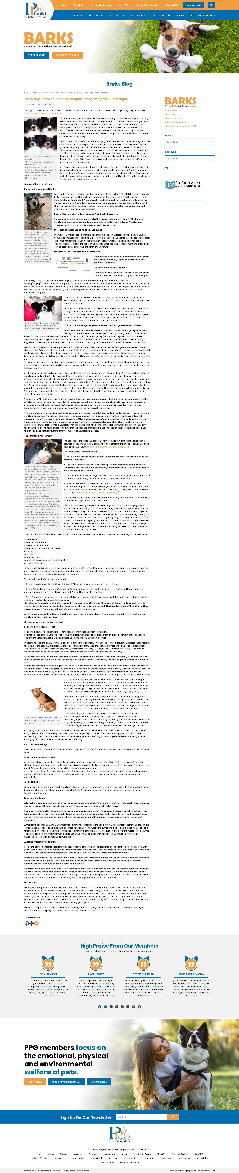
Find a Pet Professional (66, 1082)
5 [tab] (128, 1007)
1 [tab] (105, 1007)
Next (139, 1006)
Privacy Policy (166, 1158)
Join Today (35, 1082)
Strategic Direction (102, 5)
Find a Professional (147, 5)
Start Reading (37, 55)
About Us (78, 5)
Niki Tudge (48, 104)
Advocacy (115, 15)
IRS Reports (149, 1158)
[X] (31, 923)
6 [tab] (133, 1007)
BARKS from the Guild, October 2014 (41, 113)
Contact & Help (107, 1162)
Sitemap (85, 1171)
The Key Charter (130, 1158)
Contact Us (172, 5)
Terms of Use (184, 1158)
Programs (137, 15)
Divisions (94, 15)
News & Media (96, 1158)
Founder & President (129, 1162)
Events (75, 15)
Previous (99, 1006)
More (51, 995)
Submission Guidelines (175, 122)
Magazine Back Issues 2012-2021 (180, 126)
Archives (113, 1158)
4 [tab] (122, 1007)
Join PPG (123, 5)
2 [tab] (111, 1007)
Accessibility (202, 1158)
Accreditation (161, 15)
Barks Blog (170, 114)
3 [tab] (117, 1007)
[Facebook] (27, 923)
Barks (180, 15)
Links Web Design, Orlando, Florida (68, 1171)
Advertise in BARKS (174, 118)
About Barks (171, 110)
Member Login (193, 5)
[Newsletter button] (173, 1117)
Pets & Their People (201, 15)
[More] (36, 923)
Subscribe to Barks (68, 55)
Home (64, 5)
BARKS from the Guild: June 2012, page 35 (106, 446)
